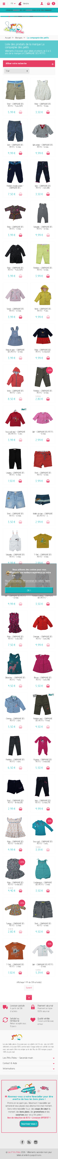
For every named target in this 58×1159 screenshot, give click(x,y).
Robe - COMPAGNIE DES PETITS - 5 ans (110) (15, 637)
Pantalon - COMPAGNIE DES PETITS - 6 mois (43, 269)
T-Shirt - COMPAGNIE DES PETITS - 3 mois (43, 555)
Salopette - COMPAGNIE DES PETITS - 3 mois (15, 555)
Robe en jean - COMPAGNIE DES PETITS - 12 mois (15, 351)
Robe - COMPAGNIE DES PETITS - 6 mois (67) (43, 351)
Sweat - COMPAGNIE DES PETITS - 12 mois (15, 310)
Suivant (29, 987)
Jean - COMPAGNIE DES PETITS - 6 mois (15, 146)
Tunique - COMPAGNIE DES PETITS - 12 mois (15, 924)
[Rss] (28, 1142)
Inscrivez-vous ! (29, 1123)
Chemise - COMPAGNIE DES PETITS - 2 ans (15, 719)
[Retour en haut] (29, 997)
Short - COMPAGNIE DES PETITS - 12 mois (15, 514)
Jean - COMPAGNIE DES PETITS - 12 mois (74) (43, 801)
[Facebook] (22, 1142)
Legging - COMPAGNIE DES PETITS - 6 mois (15, 474)
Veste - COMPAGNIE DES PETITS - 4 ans (42, 310)
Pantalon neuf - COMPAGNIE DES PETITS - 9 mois (42, 719)
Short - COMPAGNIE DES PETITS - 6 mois (42, 474)
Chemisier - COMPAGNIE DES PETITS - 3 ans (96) (42, 637)
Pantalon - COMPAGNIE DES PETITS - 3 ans (15, 760)
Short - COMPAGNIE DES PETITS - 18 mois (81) (15, 801)
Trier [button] (8, 71)
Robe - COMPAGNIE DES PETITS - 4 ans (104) (15, 269)
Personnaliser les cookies (33, 580)
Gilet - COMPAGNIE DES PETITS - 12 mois (15, 596)
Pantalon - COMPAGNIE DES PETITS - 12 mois (43, 392)
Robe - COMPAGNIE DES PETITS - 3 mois (15, 228)
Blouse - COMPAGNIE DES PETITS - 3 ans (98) (42, 678)
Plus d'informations (13, 580)
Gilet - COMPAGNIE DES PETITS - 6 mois (42, 433)
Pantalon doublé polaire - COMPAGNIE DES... (15, 187)
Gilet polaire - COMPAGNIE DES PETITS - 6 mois (43, 146)
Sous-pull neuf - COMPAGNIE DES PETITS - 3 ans (15, 433)
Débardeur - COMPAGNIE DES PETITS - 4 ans (15, 678)
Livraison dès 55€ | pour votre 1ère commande (29, 10)
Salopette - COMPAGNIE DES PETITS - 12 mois (42, 228)
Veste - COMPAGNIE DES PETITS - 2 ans (15, 392)
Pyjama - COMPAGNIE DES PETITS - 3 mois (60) (43, 760)
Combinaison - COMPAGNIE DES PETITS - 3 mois (43, 883)
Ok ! (29, 590)
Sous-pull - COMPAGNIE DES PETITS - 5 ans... (43, 842)
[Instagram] (35, 1142)
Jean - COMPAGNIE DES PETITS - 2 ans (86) (43, 187)
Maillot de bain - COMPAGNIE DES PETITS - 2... (43, 514)
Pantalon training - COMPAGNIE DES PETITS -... (42, 596)
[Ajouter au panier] (21, 112)
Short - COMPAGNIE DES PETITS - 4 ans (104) (15, 105)
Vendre (26, 3)
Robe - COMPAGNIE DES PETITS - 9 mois (43, 105)
